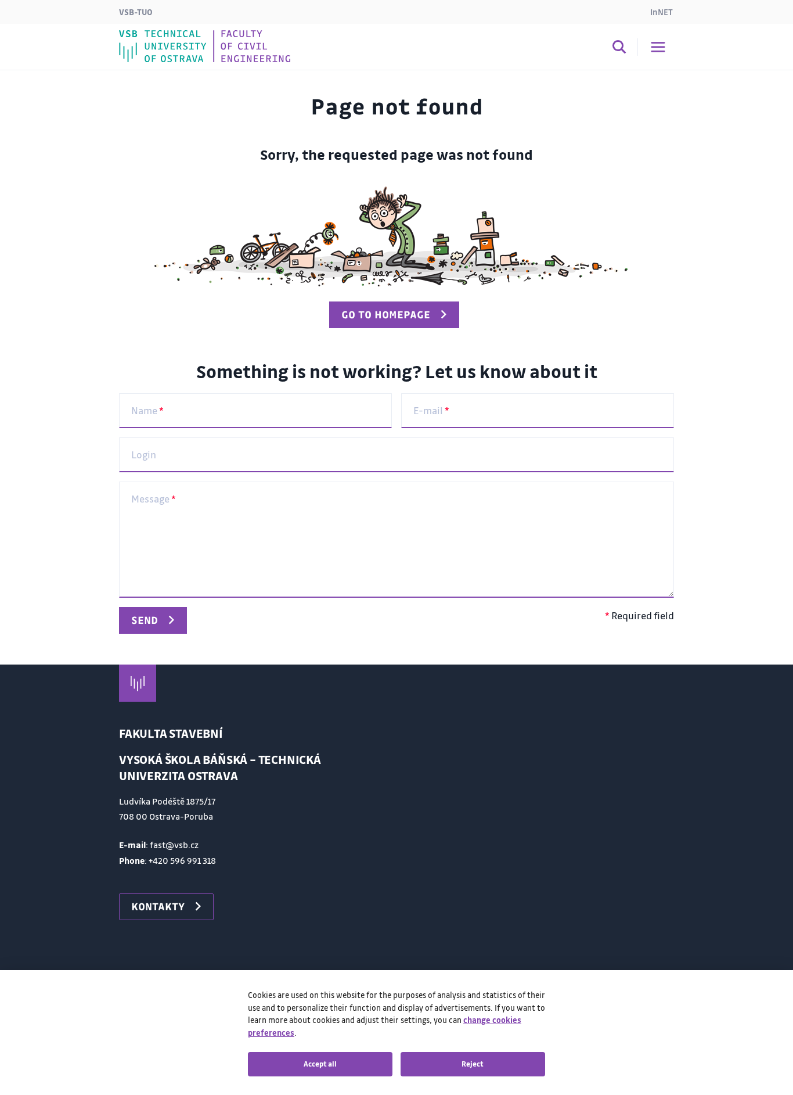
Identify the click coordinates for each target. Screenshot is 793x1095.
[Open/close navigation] (658, 47)
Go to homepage (385, 314)
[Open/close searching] (619, 49)
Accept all (320, 1063)
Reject (473, 1063)
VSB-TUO (136, 11)
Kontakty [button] (158, 906)
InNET (661, 11)
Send (144, 619)
